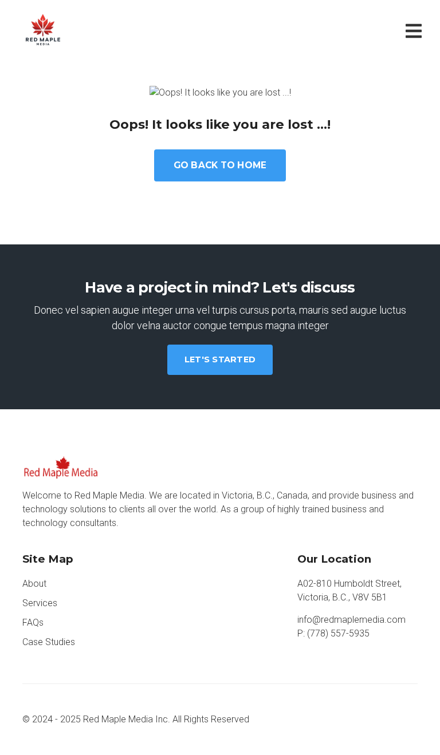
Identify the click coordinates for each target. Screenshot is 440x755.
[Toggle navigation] (416, 30)
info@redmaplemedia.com (351, 619)
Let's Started (220, 359)
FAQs (33, 622)
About (34, 583)
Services (39, 603)
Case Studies (48, 642)
